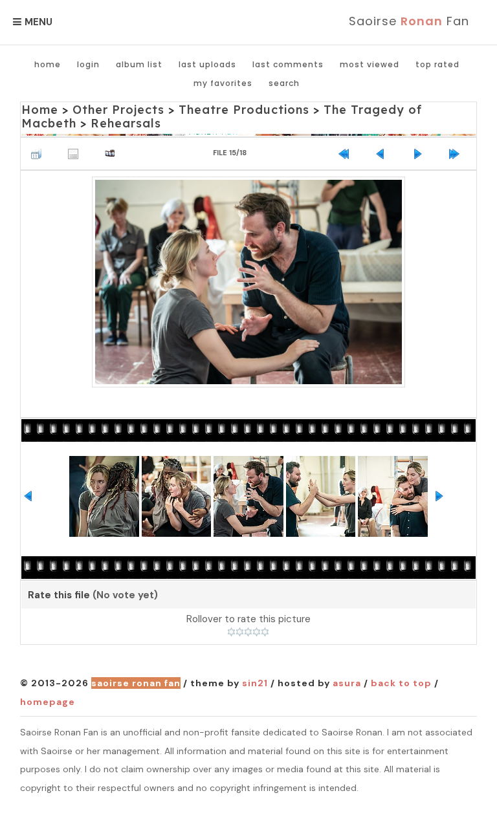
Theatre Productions (244, 109)
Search (284, 83)
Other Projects (118, 109)
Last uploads (207, 64)
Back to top (401, 683)
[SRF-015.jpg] (249, 282)
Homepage (47, 702)
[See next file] (421, 154)
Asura (347, 683)
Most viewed (369, 64)
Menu (38, 22)
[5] (265, 631)
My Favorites (222, 83)
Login (88, 64)
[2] (240, 631)
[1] (231, 631)
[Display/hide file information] (76, 154)
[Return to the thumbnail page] (39, 154)
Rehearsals (126, 123)
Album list (139, 64)
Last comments (288, 64)
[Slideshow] (113, 154)
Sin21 (255, 683)
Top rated (437, 64)
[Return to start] (347, 154)
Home (47, 64)
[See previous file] (384, 154)
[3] (248, 631)
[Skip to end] (457, 154)
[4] (256, 631)
